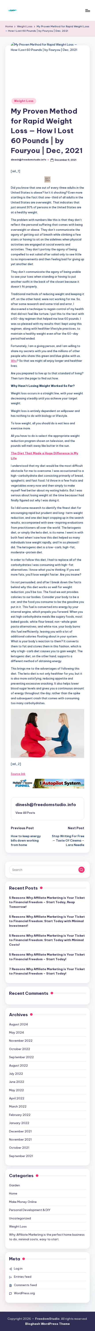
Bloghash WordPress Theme (47, 1324)
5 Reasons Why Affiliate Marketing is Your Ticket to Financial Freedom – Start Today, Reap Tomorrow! (47, 902)
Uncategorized (20, 1218)
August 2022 (18, 1065)
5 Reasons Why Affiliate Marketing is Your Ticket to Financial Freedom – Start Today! (47, 957)
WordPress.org (24, 1293)
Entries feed (22, 1277)
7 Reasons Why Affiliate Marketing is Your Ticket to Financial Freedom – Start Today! (47, 971)
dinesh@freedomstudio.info (45, 804)
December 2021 (20, 1131)
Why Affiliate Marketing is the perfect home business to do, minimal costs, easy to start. (47, 1237)
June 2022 (16, 1082)
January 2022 (19, 1123)
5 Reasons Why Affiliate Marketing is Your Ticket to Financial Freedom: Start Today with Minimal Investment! (47, 921)
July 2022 (16, 1074)
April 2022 (16, 1098)
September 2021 (21, 1156)
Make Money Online (23, 1202)
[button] (47, 733)
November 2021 (20, 1139)
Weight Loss (24, 101)
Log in (18, 1268)
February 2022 (19, 1115)
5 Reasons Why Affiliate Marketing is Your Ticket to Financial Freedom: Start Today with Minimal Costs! (47, 940)
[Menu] (87, 10)
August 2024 (18, 1024)
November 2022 (20, 1041)
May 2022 (16, 1090)
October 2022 (19, 1049)
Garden (14, 1185)
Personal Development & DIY (29, 1210)
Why (14, 360)
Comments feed (25, 1285)
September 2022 (21, 1057)
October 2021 (19, 1148)
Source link (18, 773)
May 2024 (16, 1032)
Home (13, 1193)
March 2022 (18, 1106)
